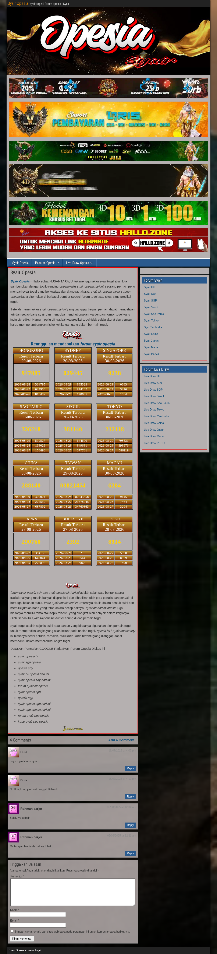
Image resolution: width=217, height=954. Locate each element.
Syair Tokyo (151, 320)
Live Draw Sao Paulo (157, 403)
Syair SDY (150, 293)
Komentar (17, 876)
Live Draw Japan (154, 429)
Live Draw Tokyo (154, 409)
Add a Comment (121, 740)
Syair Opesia (18, 3)
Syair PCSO (151, 354)
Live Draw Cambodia (156, 416)
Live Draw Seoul (154, 396)
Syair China (151, 333)
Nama (14, 909)
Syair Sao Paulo (154, 314)
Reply (130, 768)
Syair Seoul (151, 307)
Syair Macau (151, 347)
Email (14, 920)
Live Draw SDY (153, 382)
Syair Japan (151, 340)
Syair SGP (150, 300)
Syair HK (149, 287)
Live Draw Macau (154, 436)
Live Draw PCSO (154, 443)
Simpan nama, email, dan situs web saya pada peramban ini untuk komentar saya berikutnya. (72, 931)
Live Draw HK (152, 376)
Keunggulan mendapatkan (73, 343)
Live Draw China (154, 423)
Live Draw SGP (153, 389)
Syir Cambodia (153, 327)
